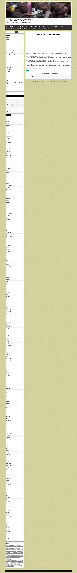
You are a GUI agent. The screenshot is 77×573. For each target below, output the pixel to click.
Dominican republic (20, 549)
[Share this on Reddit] (49, 73)
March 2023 (8, 204)
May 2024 (8, 174)
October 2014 (8, 416)
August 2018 (8, 322)
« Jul (7, 111)
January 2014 (8, 435)
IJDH (7, 56)
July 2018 (7, 324)
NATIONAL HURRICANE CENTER (12, 73)
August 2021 (8, 245)
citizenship (10, 548)
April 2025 (8, 151)
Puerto (49, 53)
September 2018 (9, 320)
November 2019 (9, 290)
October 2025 (8, 138)
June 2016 (8, 373)
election (15, 551)
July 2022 (7, 221)
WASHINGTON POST (10, 90)
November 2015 (9, 388)
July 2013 (7, 448)
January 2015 (8, 409)
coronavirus (18, 548)
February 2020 (9, 283)
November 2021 (9, 238)
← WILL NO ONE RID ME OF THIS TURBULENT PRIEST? (35, 81)
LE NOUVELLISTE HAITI (10, 65)
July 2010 (7, 525)
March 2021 (8, 255)
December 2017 (9, 337)
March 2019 (8, 307)
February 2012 (9, 484)
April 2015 (8, 403)
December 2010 (9, 514)
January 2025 (8, 157)
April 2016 (8, 377)
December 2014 (9, 411)
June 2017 (8, 349)
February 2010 (9, 535)
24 (9, 106)
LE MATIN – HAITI (9, 58)
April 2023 (8, 202)
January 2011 (8, 512)
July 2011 (7, 499)
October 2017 (8, 341)
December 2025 (9, 134)
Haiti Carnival (17, 557)
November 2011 (9, 491)
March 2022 (8, 230)
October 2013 (8, 441)
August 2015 (8, 394)
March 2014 (8, 431)
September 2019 (9, 294)
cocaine (14, 548)
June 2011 (8, 501)
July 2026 (7, 119)
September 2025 (9, 140)
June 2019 (8, 300)
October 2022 (8, 215)
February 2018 (9, 332)
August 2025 (8, 142)
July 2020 (7, 273)
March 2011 (8, 508)
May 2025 (8, 149)
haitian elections (11, 557)
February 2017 (9, 358)
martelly (7, 564)
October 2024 (8, 164)
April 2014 (8, 429)
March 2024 (8, 179)
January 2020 (8, 285)
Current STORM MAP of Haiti (11, 41)
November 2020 (9, 264)
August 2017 (8, 345)
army (13, 545)
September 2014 (9, 418)
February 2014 (9, 433)
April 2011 (8, 505)
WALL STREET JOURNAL (10, 87)
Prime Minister (20, 565)
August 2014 (8, 420)
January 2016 (8, 384)
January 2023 (8, 208)
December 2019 (9, 288)
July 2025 (7, 144)
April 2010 (8, 531)
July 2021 (7, 247)
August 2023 (8, 193)
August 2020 (8, 270)
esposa (27, 60)
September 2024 (9, 166)
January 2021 (8, 260)
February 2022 (9, 232)
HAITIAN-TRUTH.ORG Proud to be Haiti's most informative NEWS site (18, 19)
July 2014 (7, 422)
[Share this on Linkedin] (55, 73)
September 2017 (9, 343)
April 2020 (8, 279)
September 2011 (9, 495)
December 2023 (9, 185)
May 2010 (8, 529)
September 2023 (9, 191)
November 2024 (9, 161)
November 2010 (9, 516)
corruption (8, 549)
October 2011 (8, 493)
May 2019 (8, 302)
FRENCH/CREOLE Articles (10, 28)
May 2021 (8, 251)
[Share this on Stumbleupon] (51, 73)
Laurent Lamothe (17, 562)
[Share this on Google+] (46, 73)
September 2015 (9, 392)
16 (7, 104)
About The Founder (36, 28)
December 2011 (9, 488)
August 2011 (8, 497)
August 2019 (8, 296)
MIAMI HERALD (9, 69)
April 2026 (8, 125)
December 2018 (9, 313)
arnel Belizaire (17, 545)
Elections (61, 26)
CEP (6, 548)
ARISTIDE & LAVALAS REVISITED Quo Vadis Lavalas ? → (61, 81)
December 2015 (9, 386)
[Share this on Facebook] (44, 73)
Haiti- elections (8, 554)
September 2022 (9, 217)
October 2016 (8, 367)
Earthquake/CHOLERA (54, 26)
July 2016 (7, 371)
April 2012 (8, 480)
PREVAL (7, 80)
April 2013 (8, 454)
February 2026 (9, 129)
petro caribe (8, 565)
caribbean (14, 546)
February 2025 (9, 155)
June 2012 (8, 476)
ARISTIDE (8, 39)
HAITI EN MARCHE (9, 48)
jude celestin (8, 562)
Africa (7, 545)
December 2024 (9, 159)
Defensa (39, 65)
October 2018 (8, 317)
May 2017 (8, 352)
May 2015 (8, 401)
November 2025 (9, 136)
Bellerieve (7, 546)
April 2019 (8, 305)
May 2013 (8, 452)
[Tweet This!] (42, 73)
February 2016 (9, 382)
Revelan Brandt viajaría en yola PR (48, 34)
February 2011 (9, 510)
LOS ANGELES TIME (9, 67)
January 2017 (8, 360)
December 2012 (9, 463)
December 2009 (9, 540)
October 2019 (8, 292)
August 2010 (8, 523)
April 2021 (8, 253)
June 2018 (8, 326)
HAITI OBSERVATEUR (10, 50)
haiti (21, 551)
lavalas (21, 562)
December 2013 (9, 437)
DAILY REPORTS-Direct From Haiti (35, 26)
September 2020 (9, 268)
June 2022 (8, 223)
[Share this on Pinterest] (48, 73)
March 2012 (8, 482)
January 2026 (8, 131)
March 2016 (8, 379)
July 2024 (7, 170)
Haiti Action (8, 46)
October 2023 (8, 189)
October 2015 (8, 390)
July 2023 (7, 196)
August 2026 (8, 117)
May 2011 (8, 503)
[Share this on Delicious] (57, 73)
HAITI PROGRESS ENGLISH (11, 52)
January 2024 (8, 183)
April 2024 (8, 176)
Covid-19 (12, 549)
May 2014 (8, 426)
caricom (18, 546)
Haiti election (8, 559)
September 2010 (9, 520)
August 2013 (8, 446)
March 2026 (8, 127)
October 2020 (8, 266)
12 (14, 102)
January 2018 (8, 335)
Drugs (7, 551)
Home (7, 26)
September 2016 (9, 369)
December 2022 (9, 211)
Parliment (18, 564)
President (12, 565)
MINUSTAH (8, 71)
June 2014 (8, 424)
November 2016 (9, 364)
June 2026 (8, 121)
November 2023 (9, 187)
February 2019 (9, 309)
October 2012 (8, 467)
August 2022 (8, 219)
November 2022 (9, 213)
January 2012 (8, 486)
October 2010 (8, 518)
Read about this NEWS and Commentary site (23, 28)
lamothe (12, 562)
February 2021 (9, 258)
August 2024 (8, 168)
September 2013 (9, 444)
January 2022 (8, 234)
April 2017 (8, 354)
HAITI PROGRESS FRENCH (11, 54)
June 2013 (8, 450)
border (11, 546)
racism (7, 566)
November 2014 (9, 414)
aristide (10, 545)
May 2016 (8, 375)
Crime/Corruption (25, 26)
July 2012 (7, 473)
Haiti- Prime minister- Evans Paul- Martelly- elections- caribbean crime (14, 556)
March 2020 (8, 281)
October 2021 (8, 240)
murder (15, 564)
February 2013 (9, 458)
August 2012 (8, 471)
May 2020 (8, 277)
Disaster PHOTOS (46, 26)
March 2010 (8, 533)
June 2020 (8, 275)
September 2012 (9, 469)
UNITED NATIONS (9, 85)
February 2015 (9, 407)
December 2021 (9, 236)
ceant (21, 546)
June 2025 (8, 146)
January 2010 (8, 538)
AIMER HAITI (8, 37)
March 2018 (8, 330)
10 (9, 102)
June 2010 (8, 527)
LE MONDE (8, 63)
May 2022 (8, 226)
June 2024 (8, 172)
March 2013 (8, 456)
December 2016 (9, 362)
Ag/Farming (12, 26)
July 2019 (7, 298)
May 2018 (8, 328)
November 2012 (9, 465)
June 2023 (8, 198)
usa (10, 566)
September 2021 (9, 243)
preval (16, 565)
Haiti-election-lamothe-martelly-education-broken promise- (13, 553)
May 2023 (8, 200)
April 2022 (8, 228)
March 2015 (8, 405)
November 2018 (9, 315)
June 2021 (8, 249)
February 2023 (9, 206)
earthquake (11, 551)
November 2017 (9, 339)
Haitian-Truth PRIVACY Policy (46, 28)
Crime (15, 549)
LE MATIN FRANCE (9, 61)
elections (18, 551)
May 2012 (8, 478)
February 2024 (9, 181)
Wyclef (13, 566)
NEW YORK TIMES (9, 75)
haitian (7, 557)
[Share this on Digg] (53, 73)
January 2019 (8, 311)
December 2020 (9, 262)
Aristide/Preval (18, 26)
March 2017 (8, 356)
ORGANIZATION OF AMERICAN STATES (13, 78)
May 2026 (8, 123)
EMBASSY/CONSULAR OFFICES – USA (13, 43)
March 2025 (8, 153)
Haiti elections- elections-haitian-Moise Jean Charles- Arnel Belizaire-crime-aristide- (14, 561)
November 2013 (9, 439)
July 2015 (7, 396)
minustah (11, 564)
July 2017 (7, 347)
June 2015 (8, 399)
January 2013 (8, 461)
